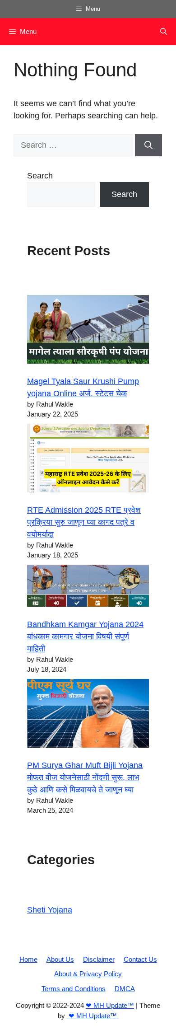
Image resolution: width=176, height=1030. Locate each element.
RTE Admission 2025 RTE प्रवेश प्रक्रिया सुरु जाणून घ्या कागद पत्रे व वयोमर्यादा (84, 522)
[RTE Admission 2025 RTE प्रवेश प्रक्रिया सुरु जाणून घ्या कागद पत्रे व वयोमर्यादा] (88, 460)
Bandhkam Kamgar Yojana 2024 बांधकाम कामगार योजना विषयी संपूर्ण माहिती (85, 636)
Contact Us (140, 959)
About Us (60, 959)
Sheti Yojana (49, 909)
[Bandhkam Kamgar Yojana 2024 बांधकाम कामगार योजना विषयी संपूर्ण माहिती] (88, 587)
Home (28, 959)
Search (40, 175)
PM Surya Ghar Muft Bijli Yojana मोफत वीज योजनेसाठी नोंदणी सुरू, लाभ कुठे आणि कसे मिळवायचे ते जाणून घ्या (85, 777)
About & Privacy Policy (88, 974)
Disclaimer (99, 959)
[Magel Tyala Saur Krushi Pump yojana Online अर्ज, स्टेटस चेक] (88, 331)
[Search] (148, 145)
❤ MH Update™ (110, 1005)
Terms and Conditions (74, 989)
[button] (163, 31)
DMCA (125, 989)
